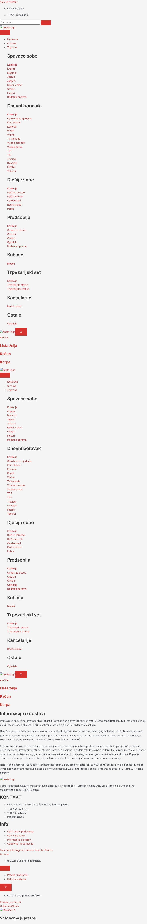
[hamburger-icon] (5, 32)
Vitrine (11, 134)
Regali (10, 130)
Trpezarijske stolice (18, 288)
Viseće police (14, 146)
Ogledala (12, 242)
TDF (9, 150)
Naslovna (12, 39)
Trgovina (12, 47)
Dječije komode (16, 192)
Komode (11, 126)
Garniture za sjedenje (19, 118)
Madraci (11, 72)
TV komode (13, 138)
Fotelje (11, 167)
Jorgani (11, 80)
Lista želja (8, 345)
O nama (11, 43)
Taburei (11, 171)
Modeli (11, 263)
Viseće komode (16, 142)
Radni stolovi (14, 204)
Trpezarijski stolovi (17, 285)
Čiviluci (11, 238)
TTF (9, 155)
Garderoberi (14, 200)
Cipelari (11, 234)
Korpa (5, 362)
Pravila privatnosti (17, 875)
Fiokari (11, 93)
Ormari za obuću (16, 230)
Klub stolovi (13, 122)
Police (10, 208)
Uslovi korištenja (16, 879)
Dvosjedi (12, 163)
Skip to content (9, 2)
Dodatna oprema (17, 97)
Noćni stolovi (14, 85)
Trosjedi (11, 158)
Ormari (11, 89)
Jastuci (11, 76)
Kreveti (11, 68)
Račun (5, 354)
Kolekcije (12, 64)
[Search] (46, 22)
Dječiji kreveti (15, 196)
